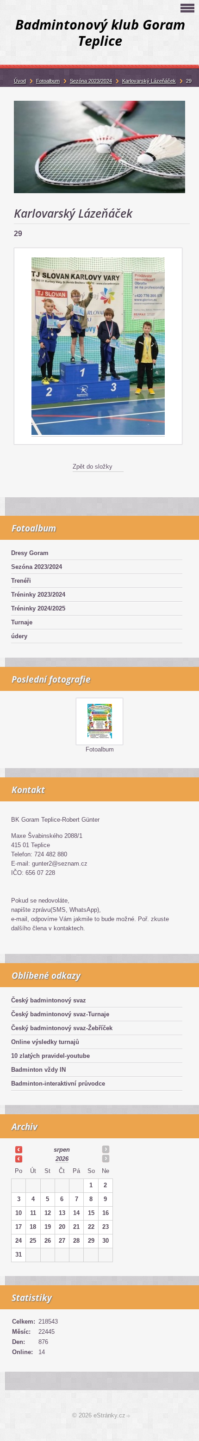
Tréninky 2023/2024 (38, 594)
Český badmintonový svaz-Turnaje (60, 1014)
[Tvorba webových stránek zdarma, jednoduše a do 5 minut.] (128, 1416)
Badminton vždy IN (38, 1069)
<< (18, 1149)
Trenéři (21, 580)
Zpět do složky (92, 466)
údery (19, 636)
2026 (62, 1158)
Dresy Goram (30, 553)
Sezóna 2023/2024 (36, 566)
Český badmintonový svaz (48, 1000)
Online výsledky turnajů (45, 1041)
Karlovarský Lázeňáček (149, 81)
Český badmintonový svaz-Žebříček (61, 1028)
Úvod (20, 81)
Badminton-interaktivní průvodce (58, 1083)
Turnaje (21, 622)
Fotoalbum (100, 749)
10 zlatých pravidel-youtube (50, 1055)
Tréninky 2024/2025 (38, 608)
